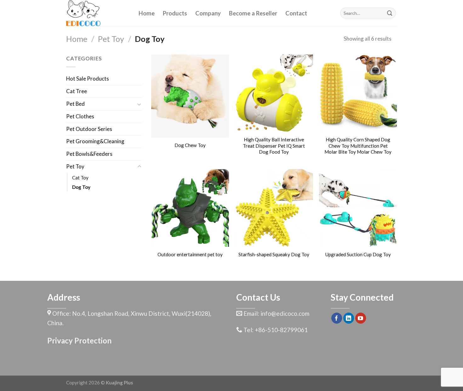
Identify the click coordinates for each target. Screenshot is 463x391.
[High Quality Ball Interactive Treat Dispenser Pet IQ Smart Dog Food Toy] (274, 93)
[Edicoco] (97, 13)
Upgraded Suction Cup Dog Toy (358, 254)
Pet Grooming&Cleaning (95, 141)
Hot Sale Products (87, 78)
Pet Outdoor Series (89, 129)
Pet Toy (111, 38)
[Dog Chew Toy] (190, 96)
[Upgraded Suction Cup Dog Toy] (358, 208)
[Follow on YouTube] (360, 318)
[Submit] (390, 13)
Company (208, 13)
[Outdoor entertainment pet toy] (190, 208)
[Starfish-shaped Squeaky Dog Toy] (274, 208)
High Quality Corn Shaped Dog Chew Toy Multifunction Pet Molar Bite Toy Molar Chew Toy (358, 146)
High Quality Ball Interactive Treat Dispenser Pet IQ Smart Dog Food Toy (274, 146)
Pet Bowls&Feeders (89, 153)
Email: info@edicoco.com (275, 313)
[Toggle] (139, 104)
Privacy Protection (79, 340)
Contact (296, 13)
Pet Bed (75, 103)
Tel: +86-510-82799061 (275, 329)
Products (175, 13)
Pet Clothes (80, 116)
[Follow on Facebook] (336, 318)
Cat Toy (80, 177)
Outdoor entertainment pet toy (190, 254)
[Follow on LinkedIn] (348, 318)
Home (147, 13)
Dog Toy (81, 187)
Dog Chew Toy (190, 145)
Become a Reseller (253, 13)
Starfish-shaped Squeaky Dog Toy (273, 254)
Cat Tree (76, 91)
